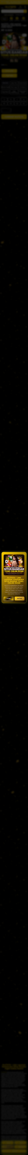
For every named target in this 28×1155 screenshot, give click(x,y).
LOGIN (8, 598)
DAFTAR (19, 598)
